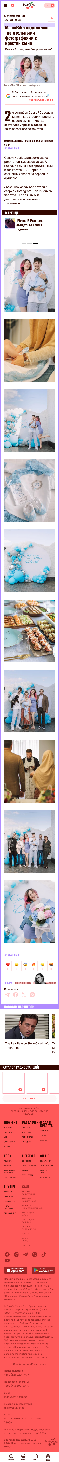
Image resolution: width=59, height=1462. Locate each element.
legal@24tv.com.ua (15, 1397)
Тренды (43, 1140)
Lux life (9, 1186)
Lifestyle (28, 1155)
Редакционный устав (29, 1214)
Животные (27, 1132)
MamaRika (51, 983)
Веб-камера (9, 1201)
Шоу (6, 1137)
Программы (9, 1196)
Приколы (26, 1127)
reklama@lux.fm (14, 1408)
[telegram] (7, 995)
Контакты (26, 1234)
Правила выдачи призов (29, 1228)
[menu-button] (5, 5)
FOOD (7, 1155)
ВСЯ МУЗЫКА (45, 1161)
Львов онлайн (10, 1213)
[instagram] (16, 1254)
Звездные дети (23, 983)
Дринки (7, 1165)
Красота (44, 1131)
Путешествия (28, 1175)
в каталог (29, 1098)
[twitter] (24, 995)
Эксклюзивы (10, 1142)
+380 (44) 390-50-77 (17, 1385)
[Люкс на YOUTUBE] (12, 5)
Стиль (43, 1135)
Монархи (8, 1127)
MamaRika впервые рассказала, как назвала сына (28, 142)
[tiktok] (44, 1254)
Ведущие (8, 1192)
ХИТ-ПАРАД (45, 1177)
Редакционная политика (29, 1221)
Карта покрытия (8, 1207)
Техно (25, 1170)
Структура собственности (29, 1200)
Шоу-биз (8, 983)
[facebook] (16, 995)
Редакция (26, 1245)
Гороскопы (27, 1137)
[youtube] (7, 1260)
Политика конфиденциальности (29, 1207)
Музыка (7, 1146)
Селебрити (9, 1132)
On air (44, 1155)
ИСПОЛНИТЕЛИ (46, 1165)
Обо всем (26, 1161)
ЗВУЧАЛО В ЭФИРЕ (44, 1171)
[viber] (32, 995)
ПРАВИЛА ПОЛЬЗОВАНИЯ (28, 1193)
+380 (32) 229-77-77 (16, 1374)
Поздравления (29, 1165)
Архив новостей (26, 1239)
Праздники (27, 1142)
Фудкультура (10, 1177)
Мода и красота (46, 1124)
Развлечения (29, 1122)
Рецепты (8, 1161)
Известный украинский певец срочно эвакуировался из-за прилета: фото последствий (32, 229)
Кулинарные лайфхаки (9, 1171)
